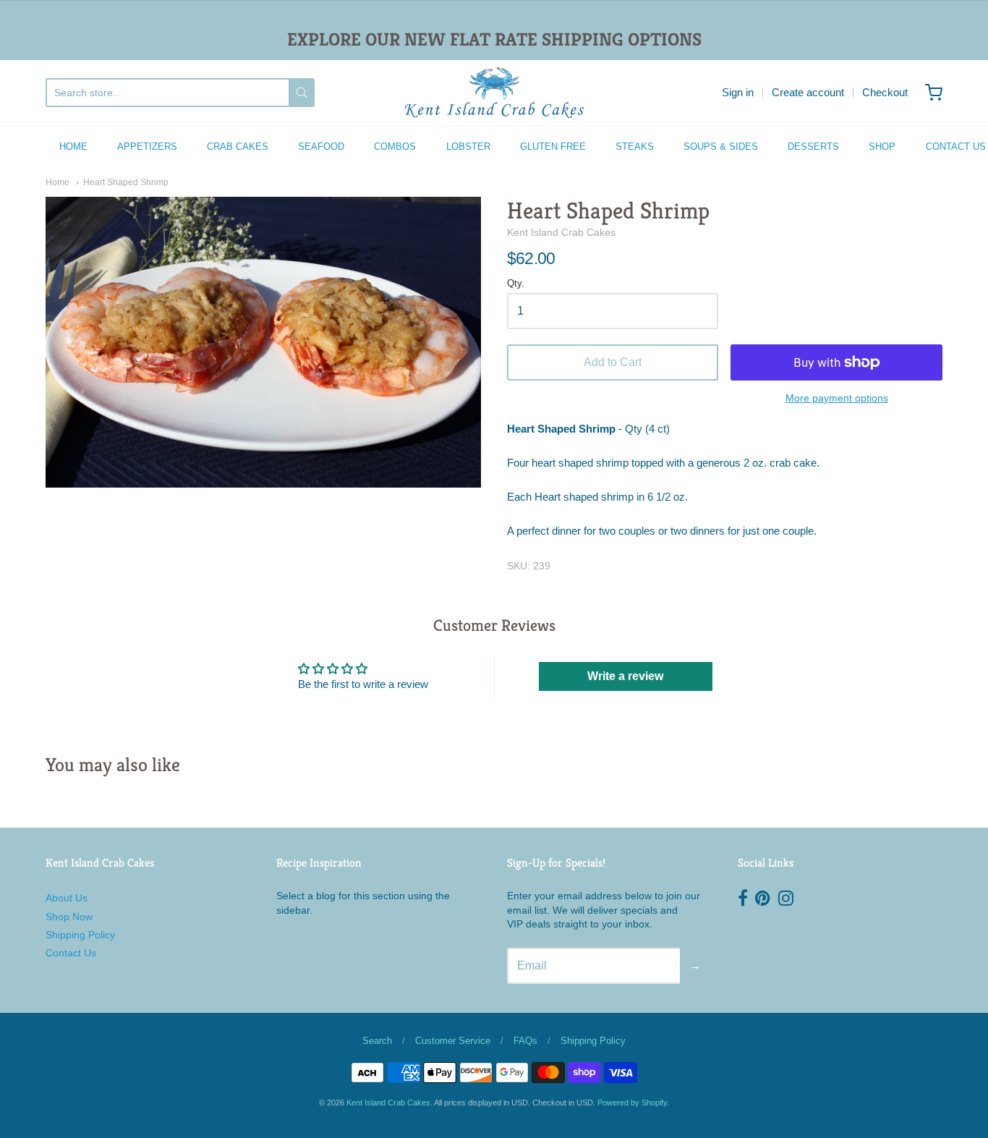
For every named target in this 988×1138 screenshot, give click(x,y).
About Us (67, 898)
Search (377, 1040)
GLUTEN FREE (553, 146)
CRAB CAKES (237, 146)
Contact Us (71, 953)
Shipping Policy (80, 934)
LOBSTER (468, 146)
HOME (73, 146)
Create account (808, 92)
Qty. (515, 284)
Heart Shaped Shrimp (126, 182)
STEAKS (635, 146)
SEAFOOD (321, 146)
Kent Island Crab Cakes (561, 232)
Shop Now (69, 916)
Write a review (625, 676)
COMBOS (395, 146)
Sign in (738, 92)
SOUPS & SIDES (720, 146)
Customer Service (452, 1040)
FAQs (525, 1040)
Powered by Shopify (632, 1102)
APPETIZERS (147, 146)
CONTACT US (956, 146)
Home (57, 182)
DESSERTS (813, 146)
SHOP (882, 146)
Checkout (885, 92)
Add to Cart (613, 362)
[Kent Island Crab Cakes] (494, 92)
